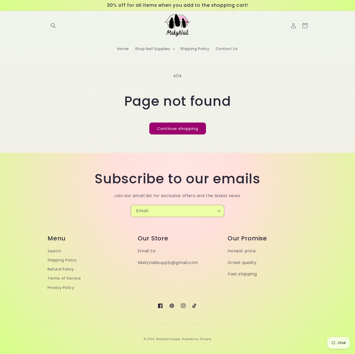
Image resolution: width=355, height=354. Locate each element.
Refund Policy (61, 269)
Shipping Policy (62, 260)
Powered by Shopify (197, 339)
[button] (53, 25)
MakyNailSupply (168, 339)
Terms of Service (64, 278)
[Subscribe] (218, 211)
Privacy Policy (61, 287)
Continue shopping (177, 128)
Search (54, 251)
